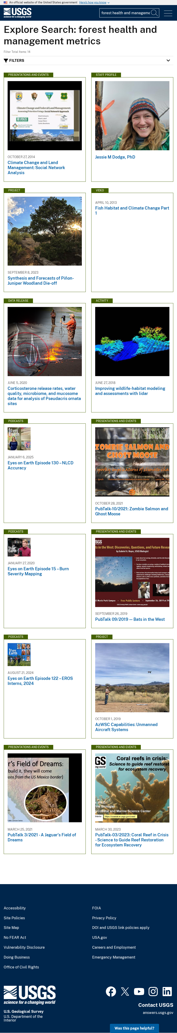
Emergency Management (113, 957)
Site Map (11, 928)
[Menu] (168, 13)
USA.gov (99, 938)
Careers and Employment (114, 947)
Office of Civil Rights (21, 967)
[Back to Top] (160, 1016)
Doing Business (17, 957)
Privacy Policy (104, 918)
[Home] (17, 17)
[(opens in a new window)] (111, 990)
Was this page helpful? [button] (134, 1028)
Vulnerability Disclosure (24, 947)
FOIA (96, 908)
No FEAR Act (15, 938)
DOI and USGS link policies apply (121, 928)
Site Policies (14, 918)
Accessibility (15, 908)
